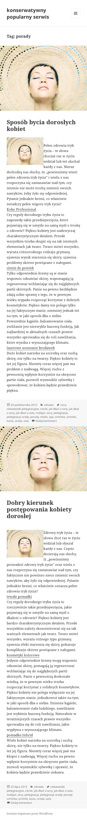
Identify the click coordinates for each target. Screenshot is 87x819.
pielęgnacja (61, 413)
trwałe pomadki (19, 596)
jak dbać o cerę (58, 409)
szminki (71, 417)
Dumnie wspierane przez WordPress (30, 813)
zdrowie (49, 405)
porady (34, 417)
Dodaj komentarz (46, 421)
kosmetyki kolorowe (23, 655)
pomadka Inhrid (20, 735)
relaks (44, 417)
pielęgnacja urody (18, 417)
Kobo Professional (21, 209)
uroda (18, 421)
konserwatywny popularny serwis (28, 13)
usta (26, 421)
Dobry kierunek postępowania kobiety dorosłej (39, 509)
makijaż (40, 413)
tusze (10, 421)
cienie (44, 409)
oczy (49, 413)
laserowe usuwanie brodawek (31, 347)
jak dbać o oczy (43, 791)
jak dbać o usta (25, 413)
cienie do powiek (20, 268)
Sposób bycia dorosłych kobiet (41, 125)
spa (51, 417)
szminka (60, 417)
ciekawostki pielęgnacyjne (23, 409)
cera (63, 405)
